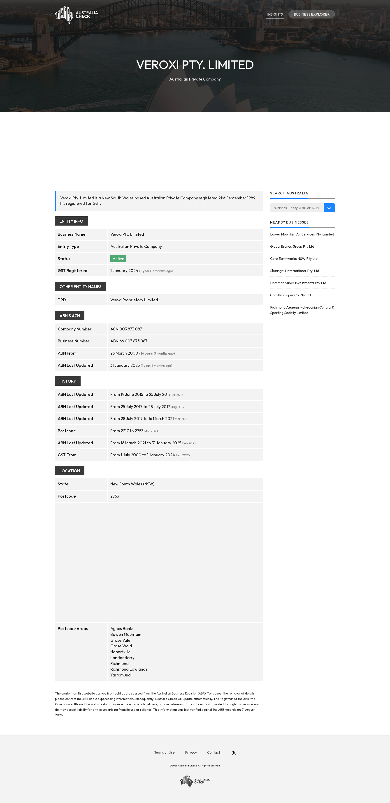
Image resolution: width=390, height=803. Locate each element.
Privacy (191, 752)
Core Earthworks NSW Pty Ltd (294, 258)
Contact (213, 752)
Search (329, 207)
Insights (275, 14)
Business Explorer (312, 14)
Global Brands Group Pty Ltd (292, 246)
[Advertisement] (195, 145)
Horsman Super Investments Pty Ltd (298, 283)
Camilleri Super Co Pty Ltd (290, 295)
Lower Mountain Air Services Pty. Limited (302, 234)
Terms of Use (164, 752)
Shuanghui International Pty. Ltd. (295, 270)
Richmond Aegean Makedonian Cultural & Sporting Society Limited (302, 310)
